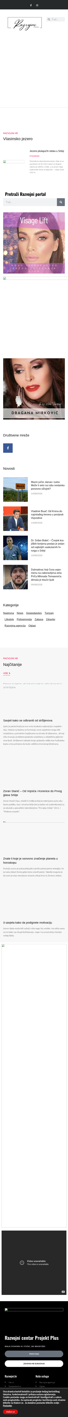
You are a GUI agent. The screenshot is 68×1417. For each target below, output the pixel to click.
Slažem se (10, 1412)
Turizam (49, 613)
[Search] (61, 202)
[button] (62, 27)
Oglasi (32, 625)
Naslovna (8, 613)
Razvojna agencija (15, 625)
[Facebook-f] (31, 5)
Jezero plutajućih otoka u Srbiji (47, 151)
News (20, 613)
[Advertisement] (34, 67)
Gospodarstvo (34, 613)
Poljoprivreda (24, 619)
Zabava (39, 619)
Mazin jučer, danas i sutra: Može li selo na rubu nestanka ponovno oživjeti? (48, 485)
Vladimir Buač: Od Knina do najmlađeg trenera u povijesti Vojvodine (47, 514)
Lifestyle (9, 619)
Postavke (7, 1406)
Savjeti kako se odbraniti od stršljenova (28, 720)
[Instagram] (37, 5)
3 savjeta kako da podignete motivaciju (27, 922)
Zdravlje (50, 619)
